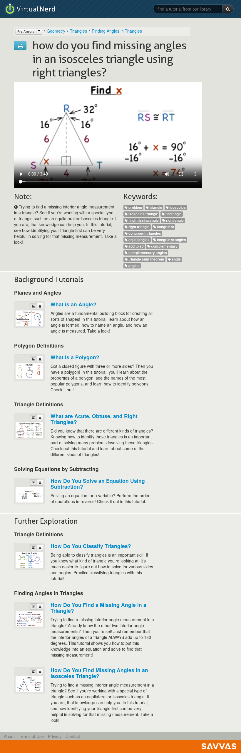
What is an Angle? (73, 304)
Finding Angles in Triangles (117, 31)
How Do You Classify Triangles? (91, 546)
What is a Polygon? (75, 357)
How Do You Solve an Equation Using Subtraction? (98, 483)
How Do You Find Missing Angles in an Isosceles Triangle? (99, 672)
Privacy (54, 736)
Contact (73, 736)
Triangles (78, 31)
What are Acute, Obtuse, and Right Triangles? (94, 418)
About (9, 736)
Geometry (56, 31)
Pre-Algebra (25, 31)
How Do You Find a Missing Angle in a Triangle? (98, 607)
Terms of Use (31, 736)
